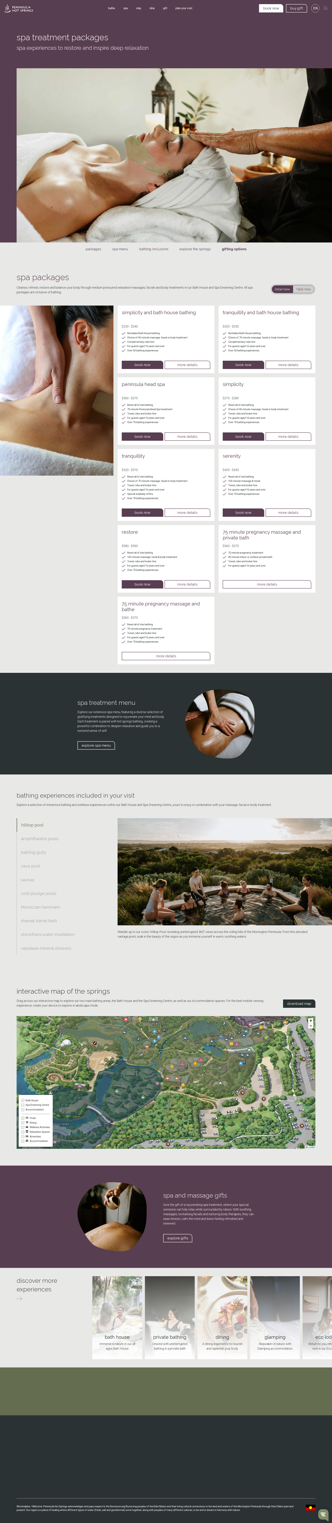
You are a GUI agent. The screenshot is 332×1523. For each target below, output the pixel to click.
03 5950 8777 (30, 1443)
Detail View (282, 289)
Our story (212, 1437)
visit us (98, 1432)
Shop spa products (104, 1466)
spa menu (120, 249)
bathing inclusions (153, 249)
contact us (29, 1465)
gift (165, 8)
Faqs (153, 1452)
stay (138, 8)
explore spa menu (96, 745)
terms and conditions (277, 1470)
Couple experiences (274, 1437)
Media (210, 1467)
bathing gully (33, 852)
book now (271, 8)
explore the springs (195, 249)
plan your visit (184, 8)
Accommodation (103, 1447)
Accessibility (157, 1457)
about (210, 1432)
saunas (27, 879)
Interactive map (159, 1447)
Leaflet (311, 1147)
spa (125, 8)
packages (93, 249)
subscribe (166, 1410)
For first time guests (274, 1452)
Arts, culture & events (218, 1452)
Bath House (100, 1437)
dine (152, 8)
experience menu (274, 1461)
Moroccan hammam (40, 907)
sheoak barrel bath (39, 920)
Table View (303, 289)
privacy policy (272, 1480)
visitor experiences (276, 1432)
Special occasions (273, 1442)
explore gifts (177, 1238)
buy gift (296, 8)
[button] (177, 1078)
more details (187, 365)
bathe (111, 8)
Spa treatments (102, 1461)
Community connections (220, 1447)
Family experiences (273, 1447)
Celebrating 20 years (218, 1442)
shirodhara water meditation (48, 934)
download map (299, 1004)
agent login (270, 1490)
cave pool (30, 865)
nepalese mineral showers (46, 948)
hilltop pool (32, 825)
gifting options (234, 249)
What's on (155, 1442)
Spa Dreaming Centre (106, 1442)
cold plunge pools (38, 893)
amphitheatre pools (40, 838)
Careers (211, 1462)
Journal (211, 1457)
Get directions (30, 1452)
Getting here (157, 1437)
